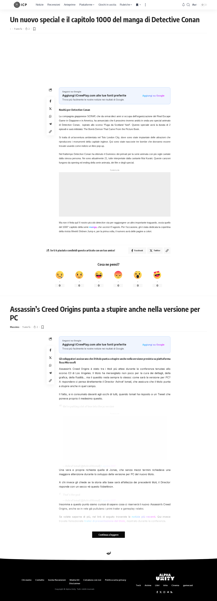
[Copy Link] (50, 131)
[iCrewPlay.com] (20, 5)
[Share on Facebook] (50, 101)
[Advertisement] (108, 60)
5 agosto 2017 (108, 466)
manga (93, 227)
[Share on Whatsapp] (50, 116)
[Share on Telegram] (50, 124)
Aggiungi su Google (153, 95)
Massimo (14, 326)
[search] (188, 5)
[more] (145, 5)
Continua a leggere (108, 534)
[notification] (183, 5)
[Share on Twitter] (50, 109)
